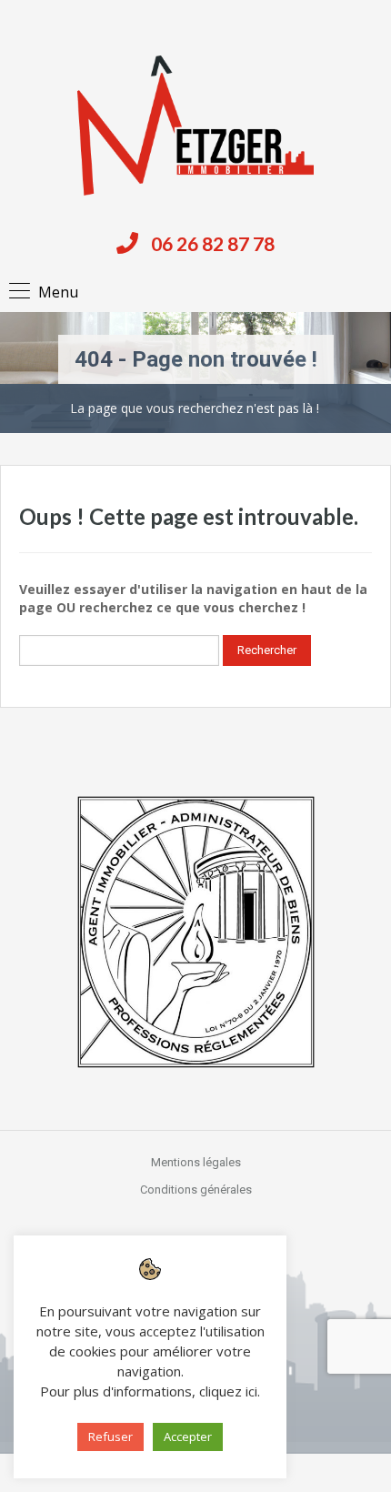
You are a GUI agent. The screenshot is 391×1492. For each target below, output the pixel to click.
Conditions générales (196, 1189)
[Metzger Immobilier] (195, 125)
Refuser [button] (110, 1436)
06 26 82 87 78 (213, 243)
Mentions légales (196, 1162)
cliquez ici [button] (228, 1391)
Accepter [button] (188, 1436)
